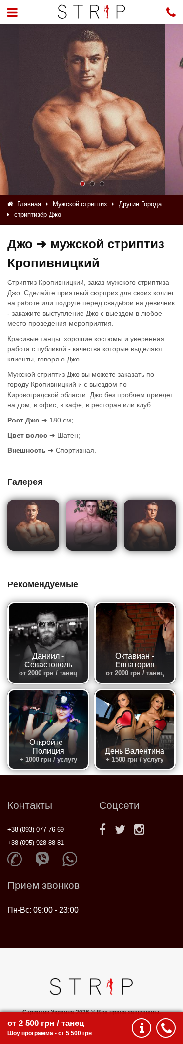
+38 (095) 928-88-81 (35, 842)
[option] (92, 109)
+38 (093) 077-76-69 (35, 829)
